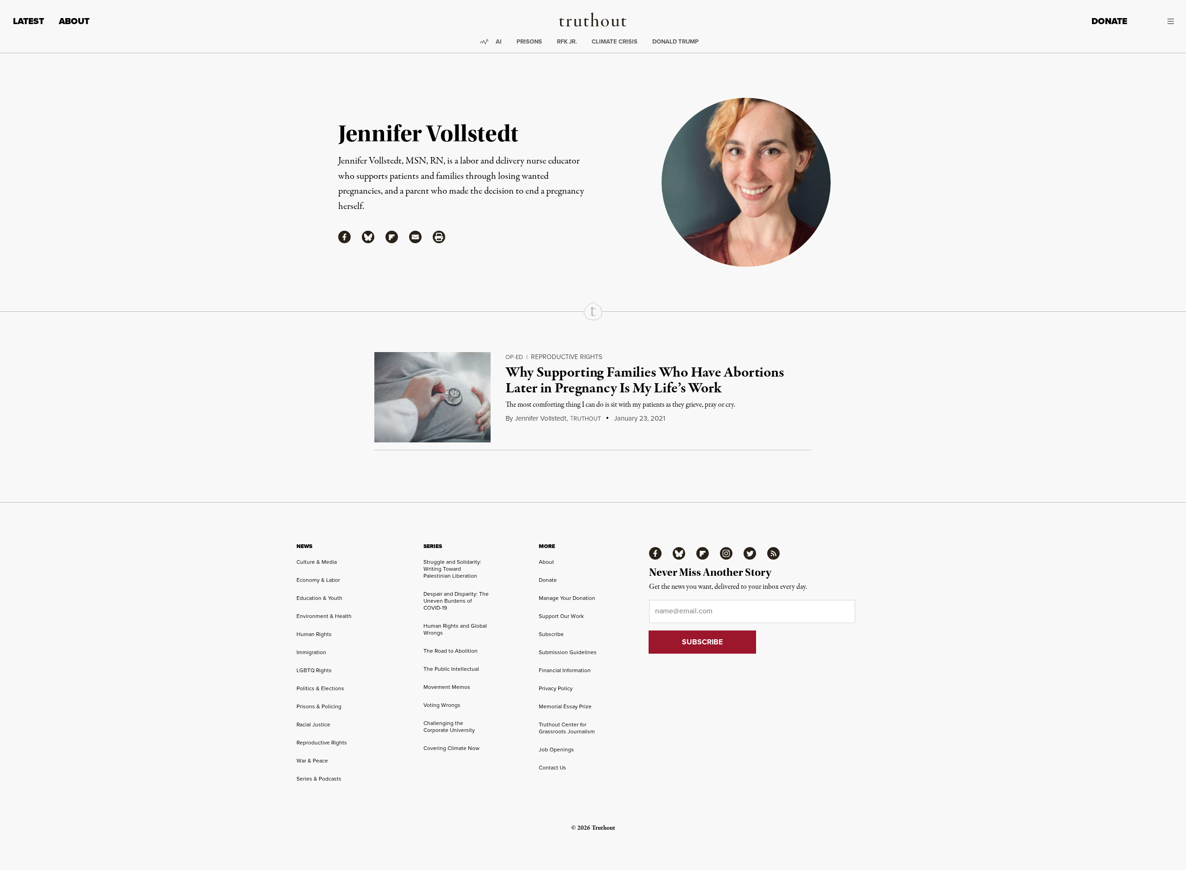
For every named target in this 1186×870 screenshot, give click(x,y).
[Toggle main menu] (1157, 21)
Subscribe (551, 634)
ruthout (585, 419)
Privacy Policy (556, 688)
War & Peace (312, 761)
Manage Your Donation (567, 598)
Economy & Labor (318, 580)
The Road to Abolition (450, 651)
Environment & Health (324, 616)
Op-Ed (514, 357)
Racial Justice (313, 724)
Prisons (529, 41)
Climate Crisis (614, 41)
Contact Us (552, 767)
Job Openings (556, 749)
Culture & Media (316, 562)
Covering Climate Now (451, 748)
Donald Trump (675, 41)
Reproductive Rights (566, 357)
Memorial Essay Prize (565, 706)
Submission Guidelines (568, 652)
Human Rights (314, 634)
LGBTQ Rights (314, 670)
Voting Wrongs (442, 705)
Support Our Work (561, 616)
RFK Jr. (567, 41)
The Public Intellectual (451, 669)
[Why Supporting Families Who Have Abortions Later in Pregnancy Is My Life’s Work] (432, 397)
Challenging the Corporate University (449, 726)
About (74, 21)
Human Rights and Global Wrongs (455, 629)
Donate (1109, 21)
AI (499, 41)
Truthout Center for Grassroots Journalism (567, 728)
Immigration (311, 652)
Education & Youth (319, 598)
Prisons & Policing (318, 706)
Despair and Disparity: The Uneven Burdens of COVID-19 (456, 601)
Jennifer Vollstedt (540, 418)
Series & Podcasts (318, 779)
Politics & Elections (320, 688)
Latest (28, 21)
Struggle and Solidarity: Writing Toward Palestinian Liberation (452, 569)
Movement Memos (446, 687)
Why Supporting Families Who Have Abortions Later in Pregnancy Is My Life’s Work (644, 381)
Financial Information (565, 670)
